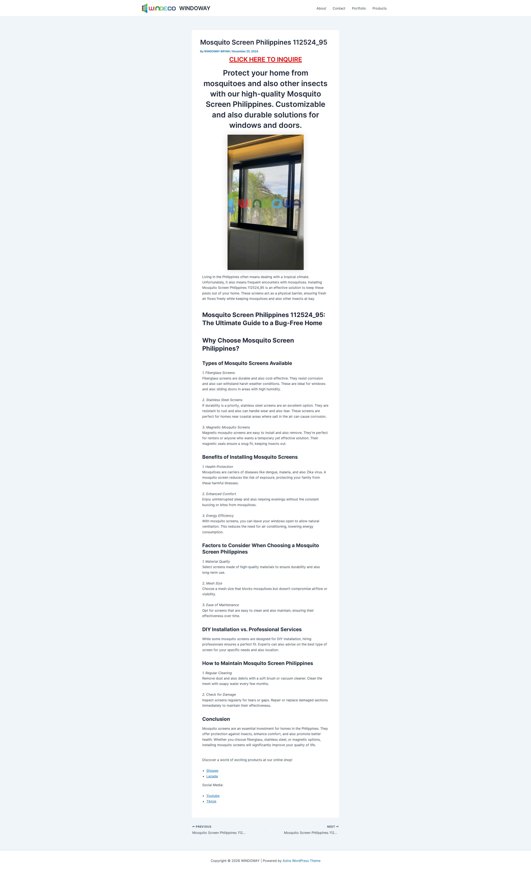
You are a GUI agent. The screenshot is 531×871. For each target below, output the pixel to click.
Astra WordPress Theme (301, 861)
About (321, 8)
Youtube (212, 796)
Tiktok (211, 801)
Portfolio (359, 8)
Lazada (212, 776)
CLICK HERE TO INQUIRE (265, 59)
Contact (339, 8)
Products (380, 8)
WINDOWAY (194, 8)
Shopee (212, 771)
